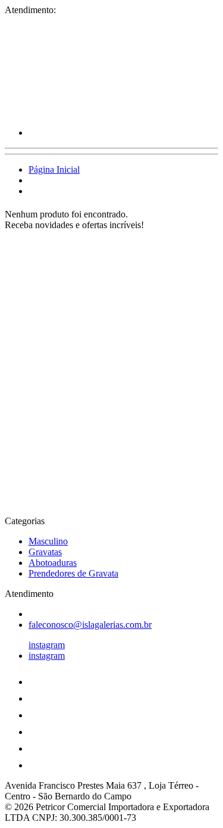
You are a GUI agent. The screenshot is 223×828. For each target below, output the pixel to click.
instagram (47, 645)
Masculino (48, 541)
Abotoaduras (53, 563)
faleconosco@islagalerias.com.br (90, 625)
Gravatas (45, 552)
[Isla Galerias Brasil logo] (49, 112)
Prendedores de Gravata (73, 573)
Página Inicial (54, 169)
